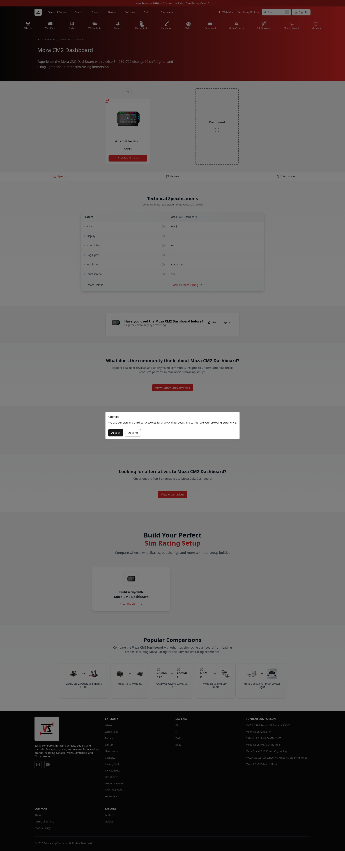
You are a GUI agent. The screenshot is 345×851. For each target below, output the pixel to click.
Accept (115, 433)
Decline (133, 433)
